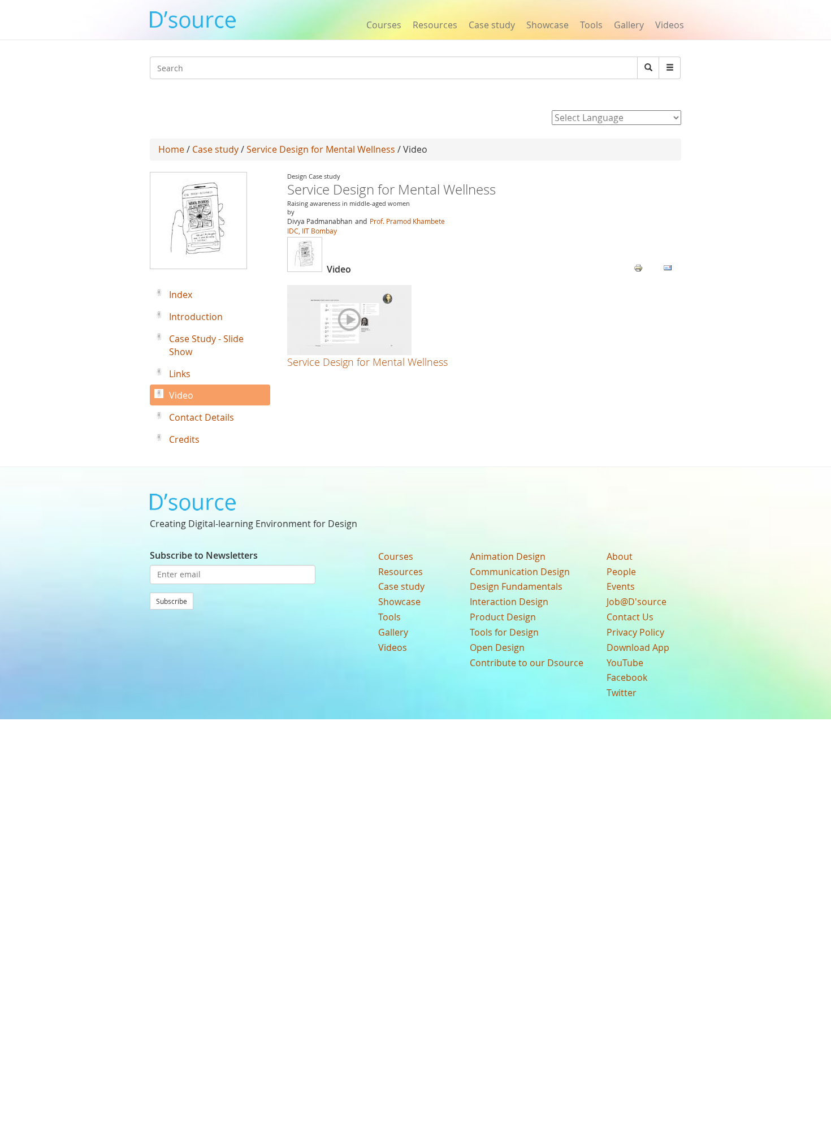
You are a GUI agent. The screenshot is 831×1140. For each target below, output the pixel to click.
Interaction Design (509, 601)
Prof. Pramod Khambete (406, 221)
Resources (435, 25)
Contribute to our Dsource (526, 663)
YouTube (625, 663)
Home (171, 149)
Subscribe (171, 601)
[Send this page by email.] (667, 267)
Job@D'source (636, 601)
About (620, 556)
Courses (383, 25)
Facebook (627, 677)
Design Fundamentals (516, 586)
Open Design (497, 647)
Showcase (547, 25)
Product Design (503, 617)
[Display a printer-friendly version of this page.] (638, 267)
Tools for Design (504, 632)
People (621, 571)
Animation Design (508, 556)
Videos (669, 25)
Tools (591, 25)
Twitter (622, 692)
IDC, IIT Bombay (312, 230)
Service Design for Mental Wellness (320, 149)
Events (621, 586)
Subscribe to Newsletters (204, 555)
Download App (638, 647)
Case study (492, 25)
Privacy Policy (635, 632)
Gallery (629, 25)
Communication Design (520, 571)
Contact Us (630, 617)
